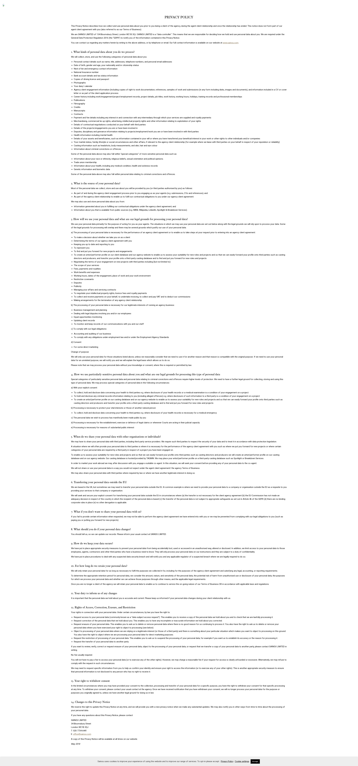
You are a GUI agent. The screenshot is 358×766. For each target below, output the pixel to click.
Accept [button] (255, 761)
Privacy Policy (227, 761)
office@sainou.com (82, 734)
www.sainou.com (230, 42)
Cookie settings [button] (242, 761)
